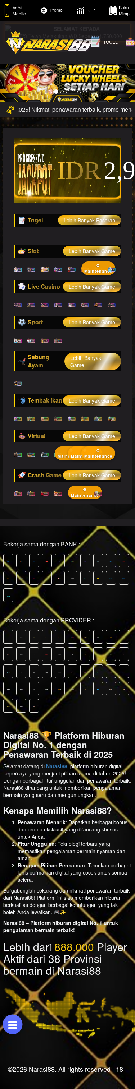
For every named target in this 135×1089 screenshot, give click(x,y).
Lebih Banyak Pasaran (89, 220)
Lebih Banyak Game (92, 251)
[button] (10, 81)
